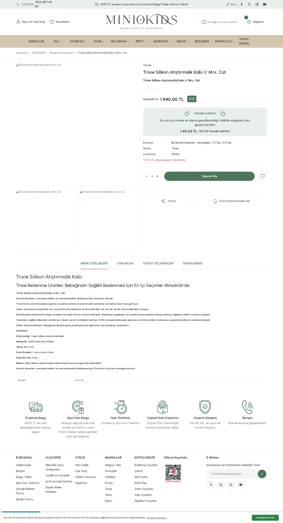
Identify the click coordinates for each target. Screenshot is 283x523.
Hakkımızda (23, 465)
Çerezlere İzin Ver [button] (265, 517)
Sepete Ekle (209, 176)
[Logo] (141, 22)
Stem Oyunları (144, 489)
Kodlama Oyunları (146, 465)
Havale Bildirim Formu (25, 491)
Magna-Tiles (113, 465)
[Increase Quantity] (157, 176)
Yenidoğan (203, 142)
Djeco (108, 501)
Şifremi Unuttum (85, 477)
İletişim (20, 471)
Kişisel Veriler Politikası (54, 490)
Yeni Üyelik (82, 465)
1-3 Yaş (216, 142)
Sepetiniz (81, 483)
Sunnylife (111, 471)
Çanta (139, 471)
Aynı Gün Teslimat (27, 483)
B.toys (109, 483)
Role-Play (141, 483)
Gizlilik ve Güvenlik (57, 475)
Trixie (147, 65)
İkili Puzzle (141, 477)
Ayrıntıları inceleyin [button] (157, 517)
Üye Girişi (81, 471)
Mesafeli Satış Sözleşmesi (55, 467)
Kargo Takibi (24, 477)
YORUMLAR (125, 263)
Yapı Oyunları (143, 495)
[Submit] (262, 474)
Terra (108, 495)
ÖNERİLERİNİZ (193, 263)
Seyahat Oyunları (146, 501)
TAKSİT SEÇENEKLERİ (158, 263)
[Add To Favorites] (262, 176)
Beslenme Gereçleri (183, 142)
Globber (110, 477)
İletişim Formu (24, 499)
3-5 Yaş (226, 142)
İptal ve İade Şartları (59, 481)
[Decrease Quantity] (146, 176)
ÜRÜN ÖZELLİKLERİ (93, 263)
